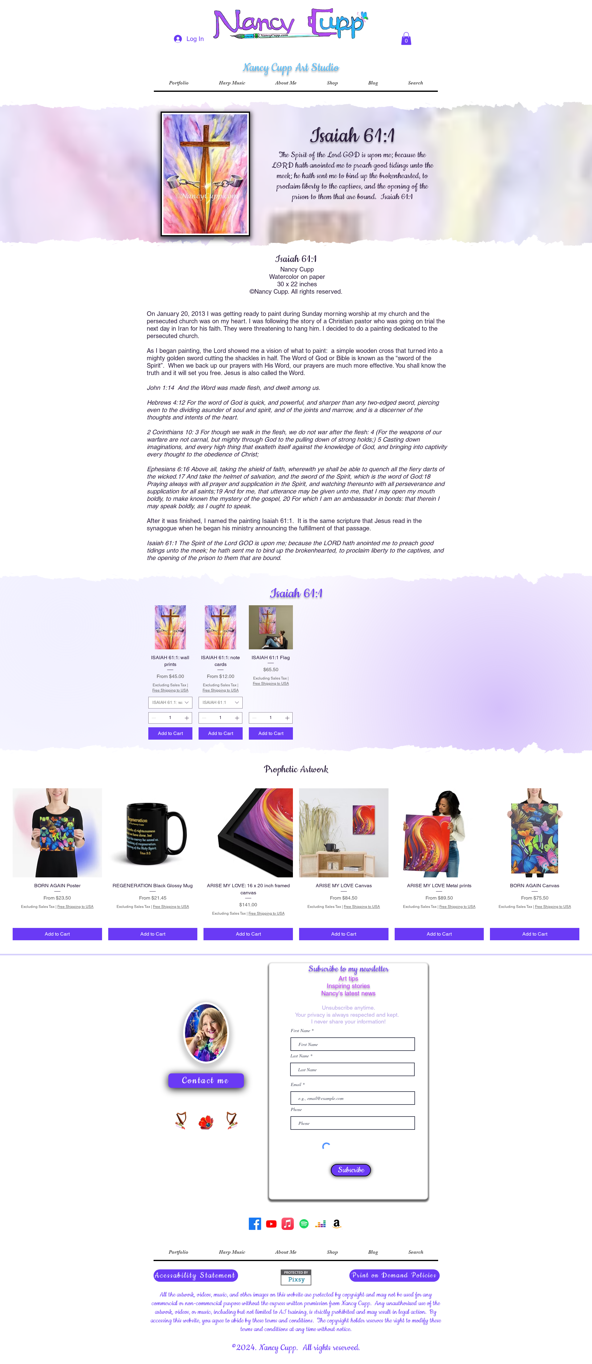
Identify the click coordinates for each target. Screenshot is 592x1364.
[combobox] (170, 703)
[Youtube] (271, 1224)
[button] (406, 38)
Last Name (299, 1056)
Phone (296, 1109)
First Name (300, 1030)
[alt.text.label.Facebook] (255, 1224)
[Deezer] (320, 1224)
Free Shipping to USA (170, 690)
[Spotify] (304, 1224)
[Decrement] (153, 718)
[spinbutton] (170, 718)
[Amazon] (337, 1224)
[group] (296, 864)
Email (296, 1084)
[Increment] (187, 718)
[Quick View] (170, 627)
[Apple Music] (288, 1224)
